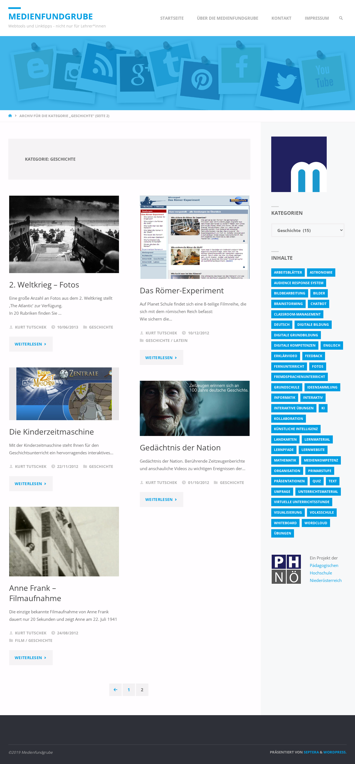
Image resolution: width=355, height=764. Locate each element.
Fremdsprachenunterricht (299, 376)
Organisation (287, 470)
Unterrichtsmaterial (318, 491)
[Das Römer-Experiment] (195, 245)
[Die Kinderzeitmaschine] (64, 393)
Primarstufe (319, 470)
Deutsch (282, 324)
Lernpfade (284, 449)
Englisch (331, 345)
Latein (180, 340)
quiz (317, 481)
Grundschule (287, 387)
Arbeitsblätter (288, 272)
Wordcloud (316, 523)
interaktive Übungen (294, 408)
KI (323, 408)
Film (19, 640)
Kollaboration (288, 418)
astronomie (321, 272)
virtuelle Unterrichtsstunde (301, 502)
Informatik (284, 397)
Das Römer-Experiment (182, 290)
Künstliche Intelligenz (296, 429)
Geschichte (101, 327)
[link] (341, 18)
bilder (319, 293)
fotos (317, 366)
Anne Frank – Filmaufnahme (35, 593)
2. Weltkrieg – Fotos (44, 284)
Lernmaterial (317, 439)
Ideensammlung (322, 387)
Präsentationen (289, 481)
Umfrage (282, 491)
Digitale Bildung (313, 324)
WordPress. (335, 752)
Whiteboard (285, 523)
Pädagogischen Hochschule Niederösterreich (326, 573)
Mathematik (285, 460)
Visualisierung (288, 512)
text (333, 481)
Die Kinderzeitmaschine (51, 431)
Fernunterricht (289, 366)
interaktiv (313, 397)
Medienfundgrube (50, 16)
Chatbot (318, 303)
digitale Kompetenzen (295, 345)
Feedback (313, 356)
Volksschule (322, 512)
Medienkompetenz (321, 460)
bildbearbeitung (289, 293)
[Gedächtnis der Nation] (195, 408)
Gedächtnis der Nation (180, 447)
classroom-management (297, 314)
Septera (311, 752)
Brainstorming (288, 303)
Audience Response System (298, 283)
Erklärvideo (285, 356)
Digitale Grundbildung (296, 335)
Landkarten (285, 439)
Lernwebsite (313, 449)
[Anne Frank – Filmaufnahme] (64, 541)
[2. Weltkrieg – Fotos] (64, 234)
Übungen (282, 533)
